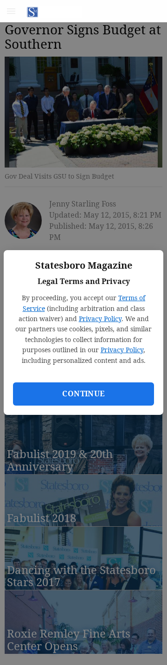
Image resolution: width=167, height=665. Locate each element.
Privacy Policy (100, 318)
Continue (83, 393)
